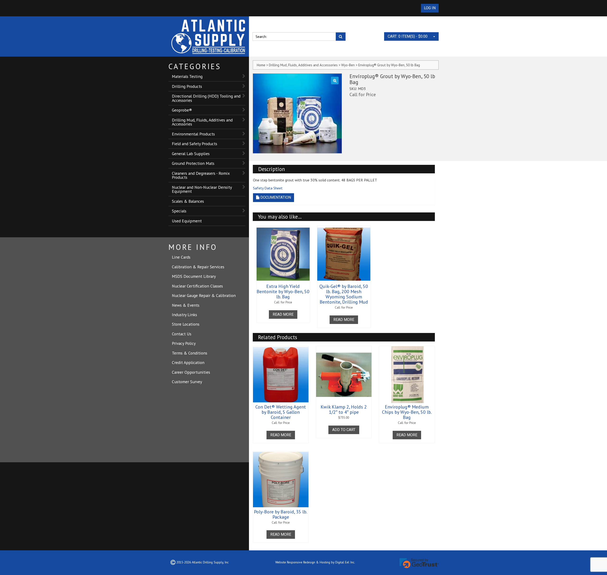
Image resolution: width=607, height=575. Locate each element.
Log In (430, 8)
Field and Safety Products (194, 143)
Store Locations (185, 324)
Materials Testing (187, 76)
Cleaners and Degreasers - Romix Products (201, 175)
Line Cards (181, 257)
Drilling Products (187, 86)
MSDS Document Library (194, 276)
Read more (283, 314)
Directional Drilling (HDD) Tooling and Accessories (206, 98)
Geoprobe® (182, 110)
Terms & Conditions (189, 353)
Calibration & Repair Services (198, 267)
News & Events (185, 305)
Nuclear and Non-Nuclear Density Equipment (202, 189)
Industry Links (184, 314)
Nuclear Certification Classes (197, 286)
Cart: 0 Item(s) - (408, 36)
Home (261, 65)
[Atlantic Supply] (208, 36)
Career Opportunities (191, 372)
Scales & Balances (188, 201)
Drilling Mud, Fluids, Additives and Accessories (202, 122)
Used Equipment (187, 221)
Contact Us (181, 334)
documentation (275, 197)
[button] (335, 80)
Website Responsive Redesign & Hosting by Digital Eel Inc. (315, 562)
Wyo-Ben (348, 65)
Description (271, 169)
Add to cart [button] (343, 429)
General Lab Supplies (191, 153)
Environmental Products (193, 134)
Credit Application (188, 362)
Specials (179, 211)
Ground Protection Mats (193, 163)
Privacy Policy (184, 343)
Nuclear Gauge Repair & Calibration (204, 295)
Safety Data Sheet (268, 188)
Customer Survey (187, 381)
